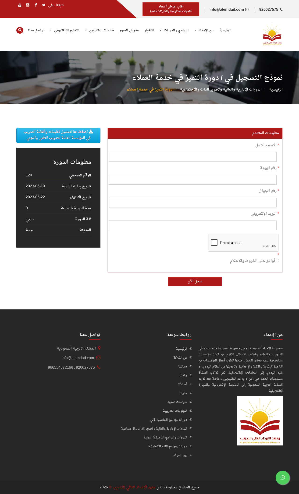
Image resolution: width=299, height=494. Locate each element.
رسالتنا (182, 367)
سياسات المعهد (177, 402)
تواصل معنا (36, 30)
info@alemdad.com (227, 9)
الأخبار (149, 30)
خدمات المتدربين (101, 30)
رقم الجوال (268, 191)
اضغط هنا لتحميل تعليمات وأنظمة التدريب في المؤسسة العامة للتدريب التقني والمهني (57, 135)
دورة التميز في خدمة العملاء (149, 89)
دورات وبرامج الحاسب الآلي (168, 420)
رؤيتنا (183, 375)
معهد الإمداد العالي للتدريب (134, 487)
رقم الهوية (268, 168)
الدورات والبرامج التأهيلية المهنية (165, 438)
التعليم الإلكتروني (66, 30)
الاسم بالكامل (266, 145)
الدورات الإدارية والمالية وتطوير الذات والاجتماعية (221, 89)
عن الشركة (180, 358)
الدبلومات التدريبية (175, 411)
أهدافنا (182, 384)
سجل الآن (195, 281)
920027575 (268, 9)
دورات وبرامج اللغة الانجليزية (167, 446)
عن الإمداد (206, 30)
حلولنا (183, 393)
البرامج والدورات (176, 30)
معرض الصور (129, 30)
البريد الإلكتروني (264, 214)
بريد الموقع (180, 455)
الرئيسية (225, 30)
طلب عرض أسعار (171, 9)
